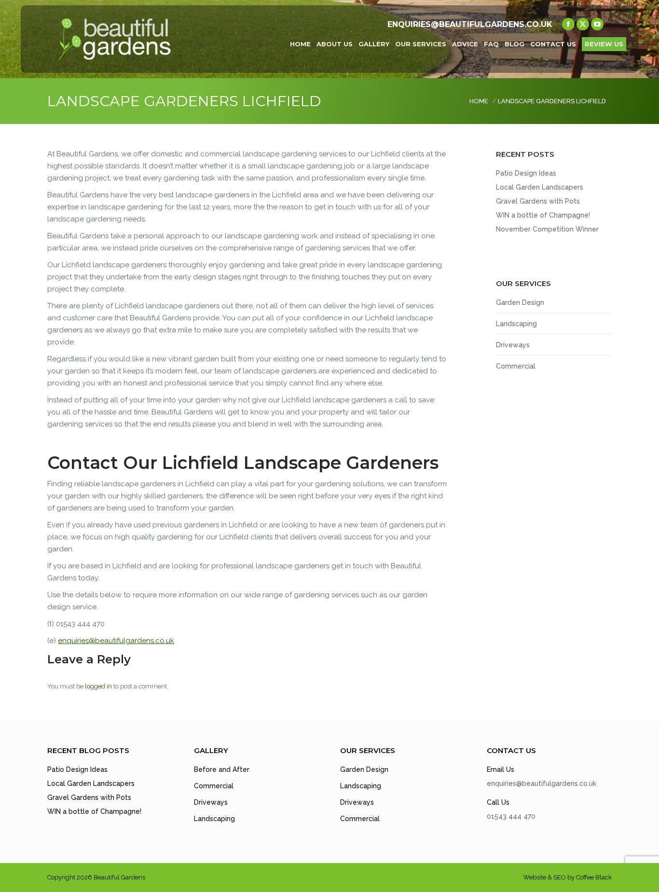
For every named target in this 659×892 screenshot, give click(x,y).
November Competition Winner (547, 229)
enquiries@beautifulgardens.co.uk (116, 640)
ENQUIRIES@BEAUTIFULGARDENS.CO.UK (469, 24)
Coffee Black (594, 877)
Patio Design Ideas (526, 173)
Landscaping (516, 324)
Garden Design (520, 302)
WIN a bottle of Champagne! (543, 215)
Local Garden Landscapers (539, 187)
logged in (98, 686)
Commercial (515, 366)
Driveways (513, 345)
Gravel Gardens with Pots (538, 201)
